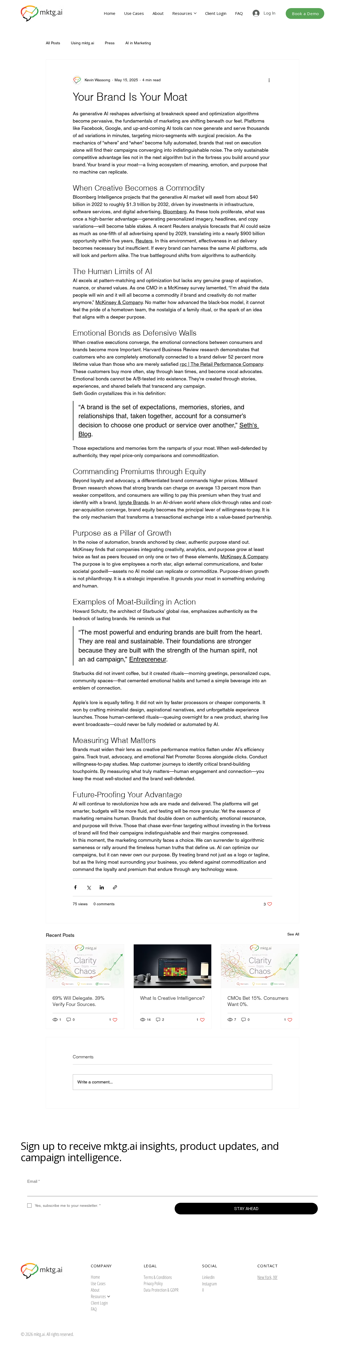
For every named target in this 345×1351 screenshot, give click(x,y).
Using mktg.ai (82, 43)
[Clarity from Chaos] (85, 966)
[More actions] (269, 80)
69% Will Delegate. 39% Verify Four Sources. (79, 1001)
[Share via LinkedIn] (101, 887)
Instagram (209, 1284)
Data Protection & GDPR (161, 1290)
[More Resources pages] (195, 13)
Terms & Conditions (158, 1277)
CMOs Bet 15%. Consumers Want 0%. (257, 1001)
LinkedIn (208, 1277)
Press (110, 43)
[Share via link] (115, 887)
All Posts (53, 43)
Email (33, 1181)
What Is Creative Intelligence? (172, 998)
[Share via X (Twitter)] (88, 887)
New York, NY (267, 1277)
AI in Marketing (138, 43)
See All (293, 934)
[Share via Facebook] (75, 887)
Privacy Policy (153, 1283)
